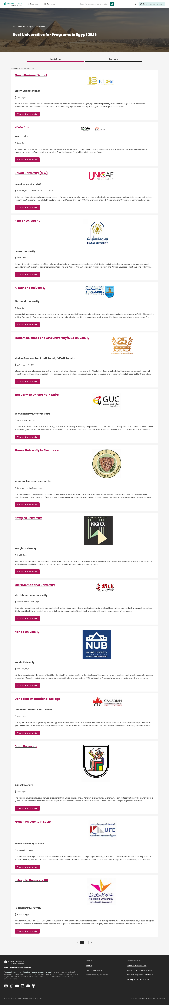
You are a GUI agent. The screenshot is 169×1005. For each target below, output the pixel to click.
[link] (40, 26)
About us (89, 965)
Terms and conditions (137, 998)
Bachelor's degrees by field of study (140, 975)
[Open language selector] (135, 4)
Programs (34, 4)
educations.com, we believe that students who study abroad (28, 972)
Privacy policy (150, 998)
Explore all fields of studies (136, 965)
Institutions (55, 59)
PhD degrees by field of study (138, 979)
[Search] (112, 4)
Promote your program (94, 970)
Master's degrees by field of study (139, 970)
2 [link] (86, 942)
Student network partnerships (97, 975)
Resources (51, 4)
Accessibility (160, 998)
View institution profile (27, 114)
